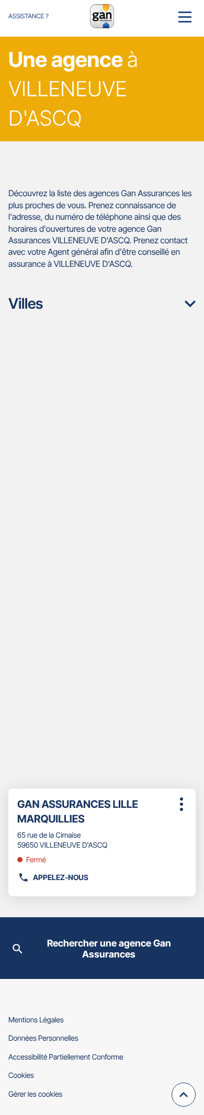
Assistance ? (28, 16)
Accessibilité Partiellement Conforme (65, 1057)
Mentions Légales (36, 1020)
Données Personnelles (43, 1038)
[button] (185, 16)
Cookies (21, 1075)
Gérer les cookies (35, 1094)
